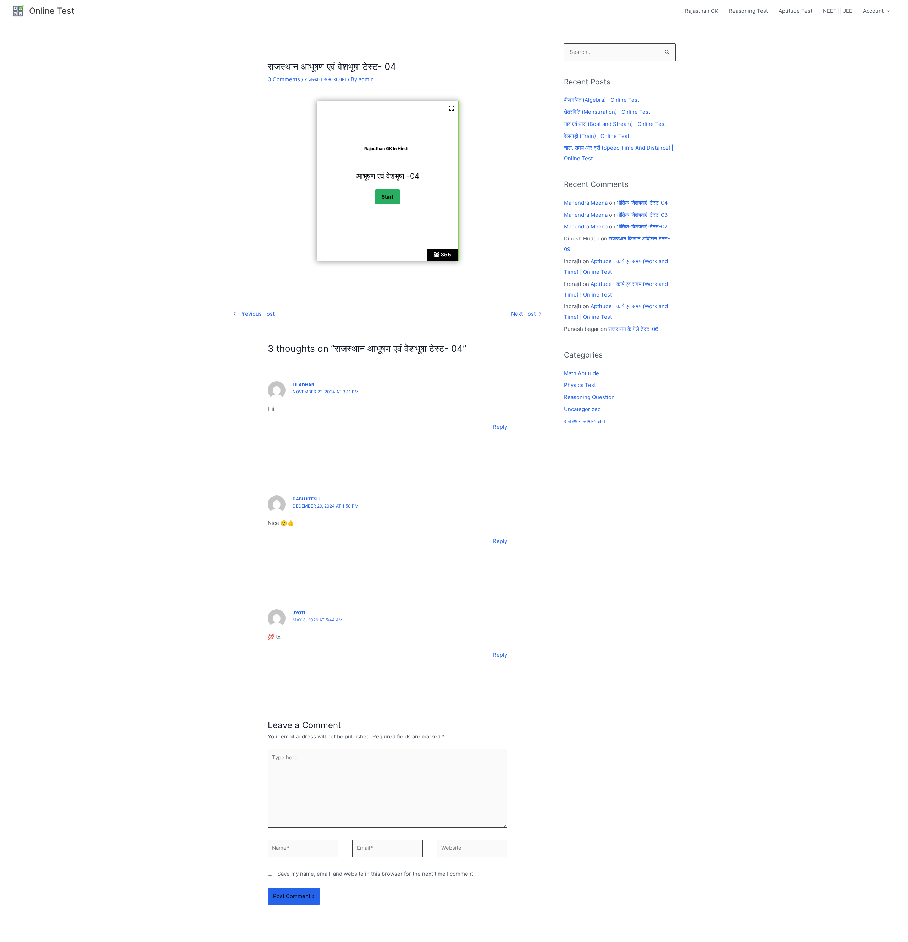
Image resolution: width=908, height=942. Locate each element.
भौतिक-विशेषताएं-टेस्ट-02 (642, 226)
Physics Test (580, 385)
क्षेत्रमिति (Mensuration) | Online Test (607, 112)
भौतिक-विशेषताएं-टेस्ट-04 (642, 202)
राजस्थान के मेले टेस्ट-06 (633, 329)
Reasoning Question (589, 397)
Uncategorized (582, 409)
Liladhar (303, 384)
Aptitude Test (795, 10)
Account (873, 10)
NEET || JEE (837, 10)
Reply (500, 426)
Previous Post (254, 313)
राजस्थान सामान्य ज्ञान (325, 79)
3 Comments (284, 79)
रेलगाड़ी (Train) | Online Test (596, 136)
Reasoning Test (748, 10)
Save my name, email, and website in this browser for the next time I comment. (376, 873)
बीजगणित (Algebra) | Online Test (601, 99)
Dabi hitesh (306, 499)
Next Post (526, 313)
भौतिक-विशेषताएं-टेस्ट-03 (642, 214)
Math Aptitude (581, 373)
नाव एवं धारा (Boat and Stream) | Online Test (615, 124)
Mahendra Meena (586, 202)
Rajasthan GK (701, 10)
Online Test (51, 11)
